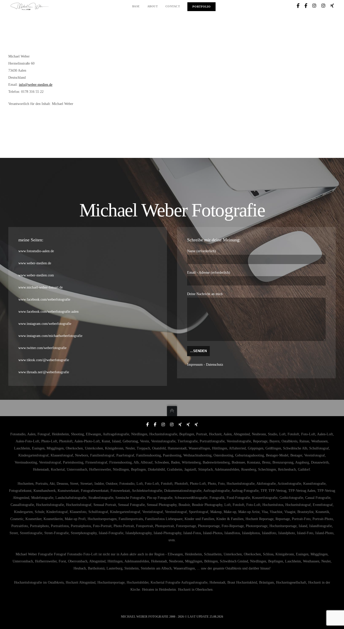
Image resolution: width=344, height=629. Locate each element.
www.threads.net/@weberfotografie (43, 372)
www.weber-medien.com (36, 275)
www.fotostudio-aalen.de (36, 251)
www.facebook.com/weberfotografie (44, 299)
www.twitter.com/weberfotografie (42, 348)
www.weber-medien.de (34, 263)
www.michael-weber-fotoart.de (40, 287)
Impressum (195, 364)
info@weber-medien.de (35, 85)
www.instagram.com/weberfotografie (44, 324)
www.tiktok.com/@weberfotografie (43, 360)
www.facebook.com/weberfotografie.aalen (48, 311)
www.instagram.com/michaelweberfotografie (50, 336)
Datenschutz (214, 364)
